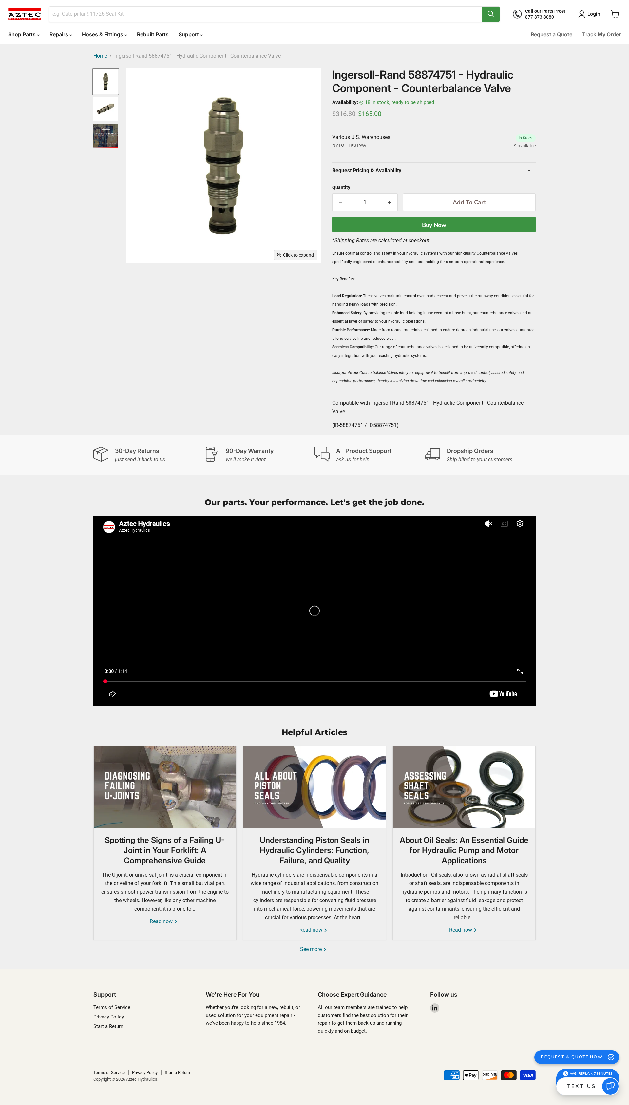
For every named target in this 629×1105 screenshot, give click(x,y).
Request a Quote (551, 34)
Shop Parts (22, 34)
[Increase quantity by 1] (389, 202)
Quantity (341, 187)
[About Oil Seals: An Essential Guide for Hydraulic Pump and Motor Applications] (464, 787)
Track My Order (601, 34)
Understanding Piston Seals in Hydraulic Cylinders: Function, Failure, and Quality (314, 850)
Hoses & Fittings (103, 34)
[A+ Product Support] (369, 455)
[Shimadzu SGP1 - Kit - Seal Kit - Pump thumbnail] (106, 136)
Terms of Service (111, 1007)
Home (100, 56)
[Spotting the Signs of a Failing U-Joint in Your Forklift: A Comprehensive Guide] (165, 787)
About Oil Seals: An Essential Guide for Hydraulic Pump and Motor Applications (464, 850)
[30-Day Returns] (148, 455)
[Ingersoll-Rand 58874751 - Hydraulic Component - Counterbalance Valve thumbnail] (106, 82)
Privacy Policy (108, 1017)
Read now (162, 921)
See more (311, 949)
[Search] (491, 14)
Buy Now (434, 225)
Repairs (59, 34)
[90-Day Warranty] (259, 455)
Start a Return (108, 1026)
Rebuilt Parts (153, 34)
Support (189, 34)
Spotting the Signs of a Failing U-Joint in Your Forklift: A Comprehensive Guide (165, 850)
